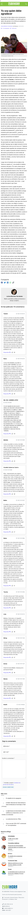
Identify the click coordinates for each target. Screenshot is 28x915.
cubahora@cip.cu (8, 908)
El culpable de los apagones (13, 798)
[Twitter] (5, 283)
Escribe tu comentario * (8, 758)
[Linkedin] (8, 283)
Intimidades (11, 836)
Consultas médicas (13, 843)
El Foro (10, 853)
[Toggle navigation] (26, 4)
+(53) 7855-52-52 (8, 904)
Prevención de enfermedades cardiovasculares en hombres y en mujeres (17, 847)
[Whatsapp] (11, 283)
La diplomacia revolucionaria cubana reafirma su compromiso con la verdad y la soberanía (13, 812)
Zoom (10, 869)
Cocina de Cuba (12, 860)
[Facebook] (2, 283)
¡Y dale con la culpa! (13, 838)
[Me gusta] (12, 352)
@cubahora (6, 906)
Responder (6, 352)
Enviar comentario (8, 787)
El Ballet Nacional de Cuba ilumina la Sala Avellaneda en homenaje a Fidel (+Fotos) (14, 804)
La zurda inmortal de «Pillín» (13, 819)
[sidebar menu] (2, 4)
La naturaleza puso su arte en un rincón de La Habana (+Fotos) (16, 872)
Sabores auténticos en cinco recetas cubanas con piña (15, 864)
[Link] (13, 283)
